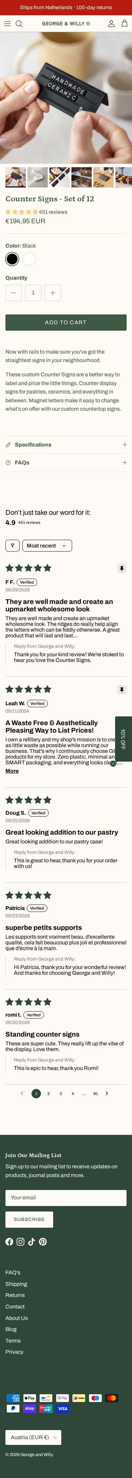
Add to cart (66, 322)
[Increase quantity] (53, 293)
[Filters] (12, 546)
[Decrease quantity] (13, 293)
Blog (11, 1329)
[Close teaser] (113, 763)
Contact (15, 1306)
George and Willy (36, 1454)
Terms (13, 1341)
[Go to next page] (108, 1093)
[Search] (22, 23)
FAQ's (12, 1272)
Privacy (14, 1352)
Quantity (16, 278)
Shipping (16, 1284)
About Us (16, 1318)
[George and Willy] (66, 24)
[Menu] (7, 23)
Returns (15, 1295)
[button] (22, 212)
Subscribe (29, 1219)
